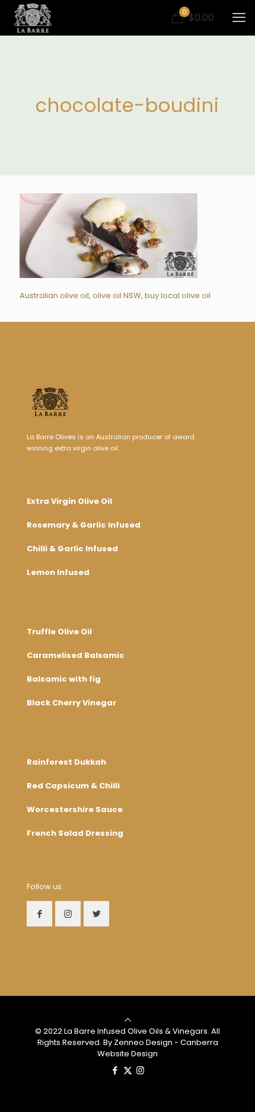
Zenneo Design (143, 1042)
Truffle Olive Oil (59, 631)
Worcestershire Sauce (75, 809)
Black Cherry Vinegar (71, 702)
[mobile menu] (239, 18)
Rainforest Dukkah (66, 762)
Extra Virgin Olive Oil (69, 501)
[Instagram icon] (140, 1070)
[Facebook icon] (115, 1070)
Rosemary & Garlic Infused (84, 525)
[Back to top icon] (128, 1019)
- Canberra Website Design (157, 1048)
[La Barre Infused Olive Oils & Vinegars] (33, 18)
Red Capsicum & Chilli (73, 785)
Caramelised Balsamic (76, 655)
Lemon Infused (58, 572)
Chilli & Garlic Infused (72, 548)
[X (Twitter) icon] (127, 1070)
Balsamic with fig (64, 679)
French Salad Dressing (75, 833)
